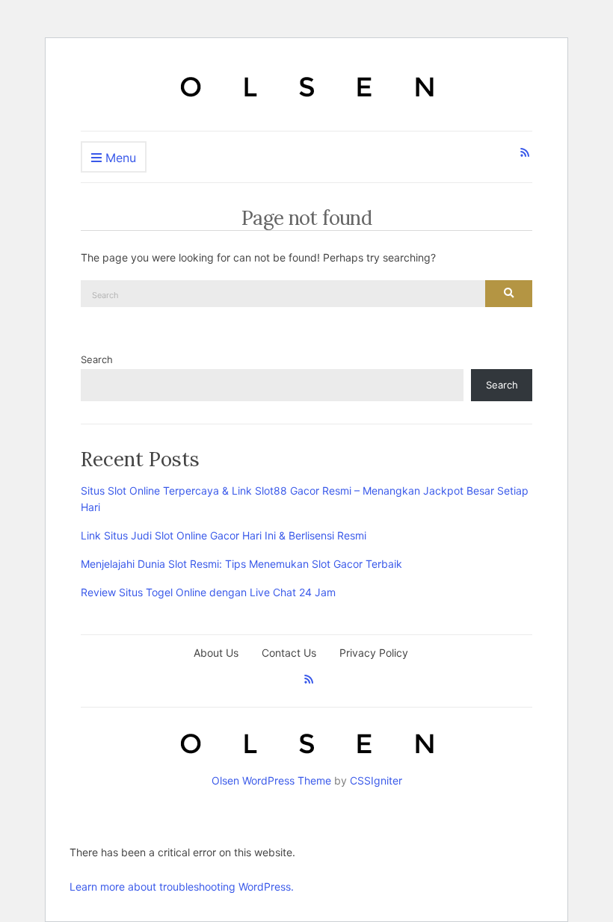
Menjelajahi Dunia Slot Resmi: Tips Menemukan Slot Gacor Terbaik (241, 563)
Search (97, 359)
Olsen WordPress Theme (271, 780)
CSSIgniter (376, 780)
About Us (216, 652)
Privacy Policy (373, 652)
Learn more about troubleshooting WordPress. (182, 886)
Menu (119, 157)
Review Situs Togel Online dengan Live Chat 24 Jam (208, 592)
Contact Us (289, 652)
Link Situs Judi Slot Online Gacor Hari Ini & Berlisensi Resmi (223, 535)
